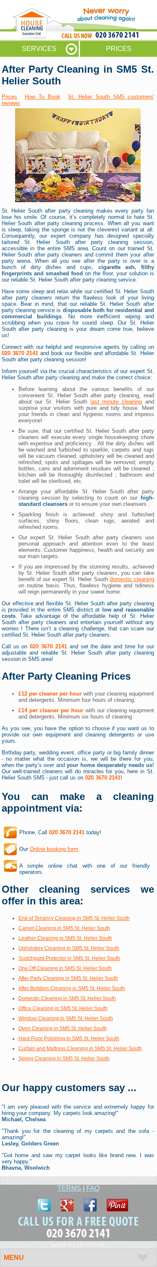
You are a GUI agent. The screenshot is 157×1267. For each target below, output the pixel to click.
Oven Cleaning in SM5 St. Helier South (62, 1028)
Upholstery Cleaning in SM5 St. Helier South (68, 948)
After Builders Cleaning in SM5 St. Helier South (71, 988)
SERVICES (39, 48)
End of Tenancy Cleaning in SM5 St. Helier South (74, 918)
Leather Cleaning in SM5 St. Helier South (65, 938)
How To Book (42, 97)
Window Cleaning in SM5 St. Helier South (65, 1018)
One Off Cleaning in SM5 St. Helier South (65, 968)
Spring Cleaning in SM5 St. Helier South (64, 1058)
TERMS (69, 1188)
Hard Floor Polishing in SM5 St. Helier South (68, 1038)
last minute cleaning (116, 402)
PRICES (118, 48)
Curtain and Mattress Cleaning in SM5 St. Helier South (80, 1048)
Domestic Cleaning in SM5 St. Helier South (67, 998)
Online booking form (54, 849)
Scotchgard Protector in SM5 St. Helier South (69, 958)
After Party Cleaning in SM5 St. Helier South (68, 978)
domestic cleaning (132, 579)
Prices (9, 97)
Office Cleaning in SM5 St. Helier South (63, 1008)
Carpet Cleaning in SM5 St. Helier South (64, 928)
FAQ (93, 1188)
